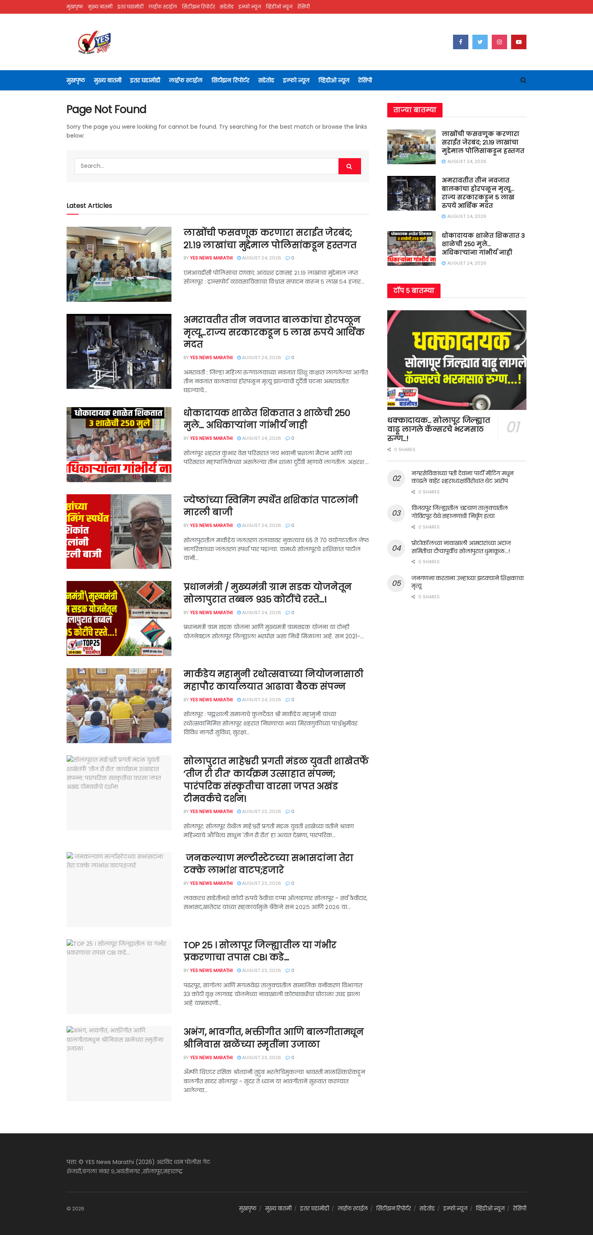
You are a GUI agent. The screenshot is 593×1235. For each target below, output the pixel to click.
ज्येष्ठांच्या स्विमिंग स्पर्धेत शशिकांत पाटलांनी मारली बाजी (271, 506)
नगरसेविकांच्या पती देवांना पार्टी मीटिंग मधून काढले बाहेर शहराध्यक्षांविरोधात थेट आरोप (462, 477)
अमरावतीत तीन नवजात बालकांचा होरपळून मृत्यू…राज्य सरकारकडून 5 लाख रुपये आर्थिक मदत (274, 332)
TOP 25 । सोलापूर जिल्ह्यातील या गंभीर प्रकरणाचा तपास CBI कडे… (260, 951)
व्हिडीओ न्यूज (279, 6)
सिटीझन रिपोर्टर (198, 6)
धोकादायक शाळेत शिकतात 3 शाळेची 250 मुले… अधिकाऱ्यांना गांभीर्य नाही (267, 419)
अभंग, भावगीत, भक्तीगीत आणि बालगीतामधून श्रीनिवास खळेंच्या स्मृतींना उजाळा (274, 1038)
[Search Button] (349, 166)
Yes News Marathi (211, 258)
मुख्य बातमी (100, 6)
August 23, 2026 (261, 811)
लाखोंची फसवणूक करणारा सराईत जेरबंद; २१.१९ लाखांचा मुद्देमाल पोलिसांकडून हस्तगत (270, 238)
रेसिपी (303, 6)
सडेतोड (227, 6)
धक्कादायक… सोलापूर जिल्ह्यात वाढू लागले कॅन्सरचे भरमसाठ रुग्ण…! (438, 429)
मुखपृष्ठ (75, 6)
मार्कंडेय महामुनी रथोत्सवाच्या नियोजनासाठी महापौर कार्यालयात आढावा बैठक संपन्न (273, 680)
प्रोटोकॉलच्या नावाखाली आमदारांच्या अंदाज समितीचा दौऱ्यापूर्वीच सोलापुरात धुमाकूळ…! (460, 547)
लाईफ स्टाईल (162, 6)
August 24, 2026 (261, 258)
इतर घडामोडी (130, 6)
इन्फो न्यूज (249, 6)
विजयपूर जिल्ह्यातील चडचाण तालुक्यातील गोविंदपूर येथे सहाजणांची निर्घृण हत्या (459, 512)
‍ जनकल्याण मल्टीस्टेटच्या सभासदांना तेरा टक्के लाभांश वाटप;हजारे (268, 864)
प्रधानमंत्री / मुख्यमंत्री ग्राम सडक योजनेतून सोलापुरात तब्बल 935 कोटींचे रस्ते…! (268, 593)
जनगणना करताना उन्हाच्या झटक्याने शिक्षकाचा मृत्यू (467, 582)
